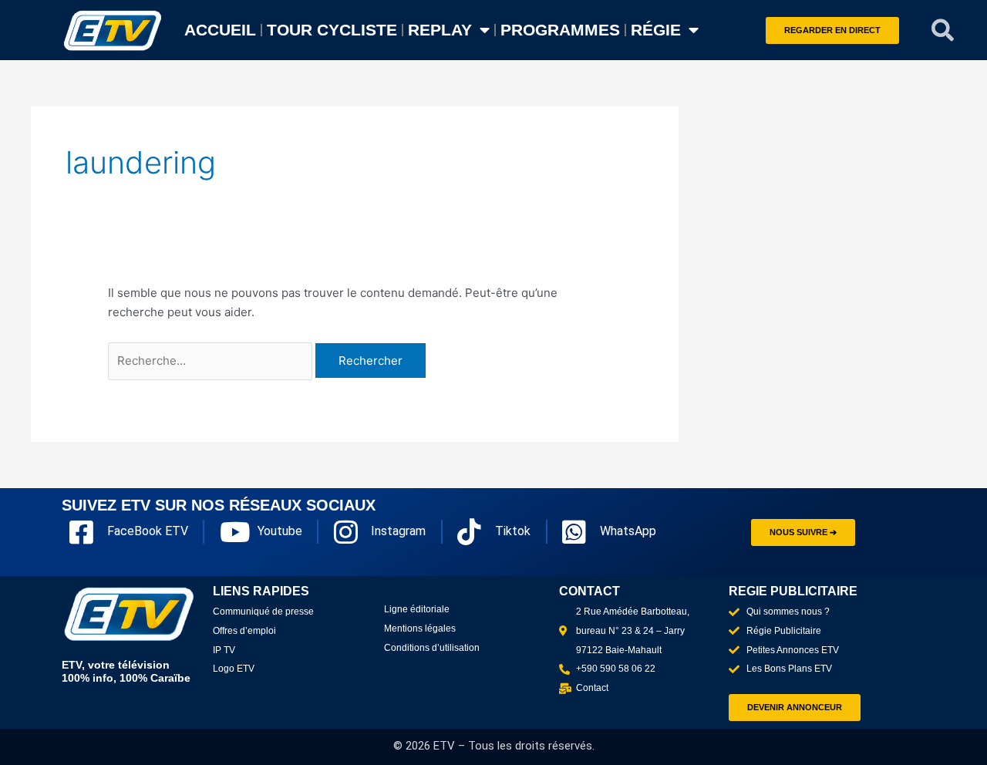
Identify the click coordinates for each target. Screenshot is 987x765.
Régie (656, 30)
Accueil (220, 30)
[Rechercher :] (211, 360)
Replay (440, 30)
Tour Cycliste (332, 30)
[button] (943, 30)
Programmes (560, 30)
